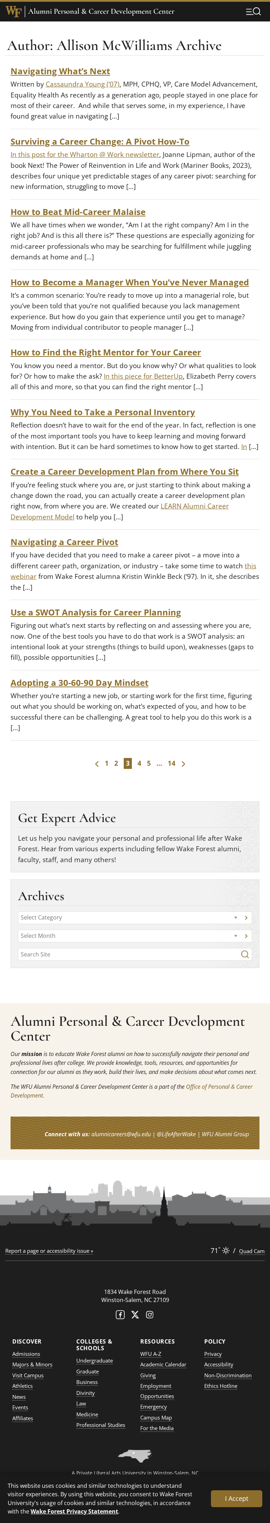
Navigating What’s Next (60, 71)
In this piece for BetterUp (143, 376)
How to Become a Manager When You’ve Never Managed (130, 282)
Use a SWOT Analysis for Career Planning (96, 612)
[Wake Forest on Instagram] (150, 1316)
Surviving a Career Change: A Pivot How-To (100, 141)
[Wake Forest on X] (135, 1316)
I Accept (236, 1498)
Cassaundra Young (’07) (83, 84)
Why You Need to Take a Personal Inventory (103, 412)
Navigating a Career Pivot (64, 542)
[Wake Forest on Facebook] (120, 1316)
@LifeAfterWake (176, 1134)
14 (171, 763)
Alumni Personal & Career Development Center (101, 11)
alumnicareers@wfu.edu (121, 1134)
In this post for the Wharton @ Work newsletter (85, 154)
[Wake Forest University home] (14, 11)
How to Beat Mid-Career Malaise (78, 211)
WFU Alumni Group (225, 1134)
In (244, 446)
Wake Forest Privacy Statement (74, 1511)
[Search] (245, 954)
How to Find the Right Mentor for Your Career (106, 352)
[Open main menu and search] (253, 11)
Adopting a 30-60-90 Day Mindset (79, 682)
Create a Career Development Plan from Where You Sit (125, 471)
